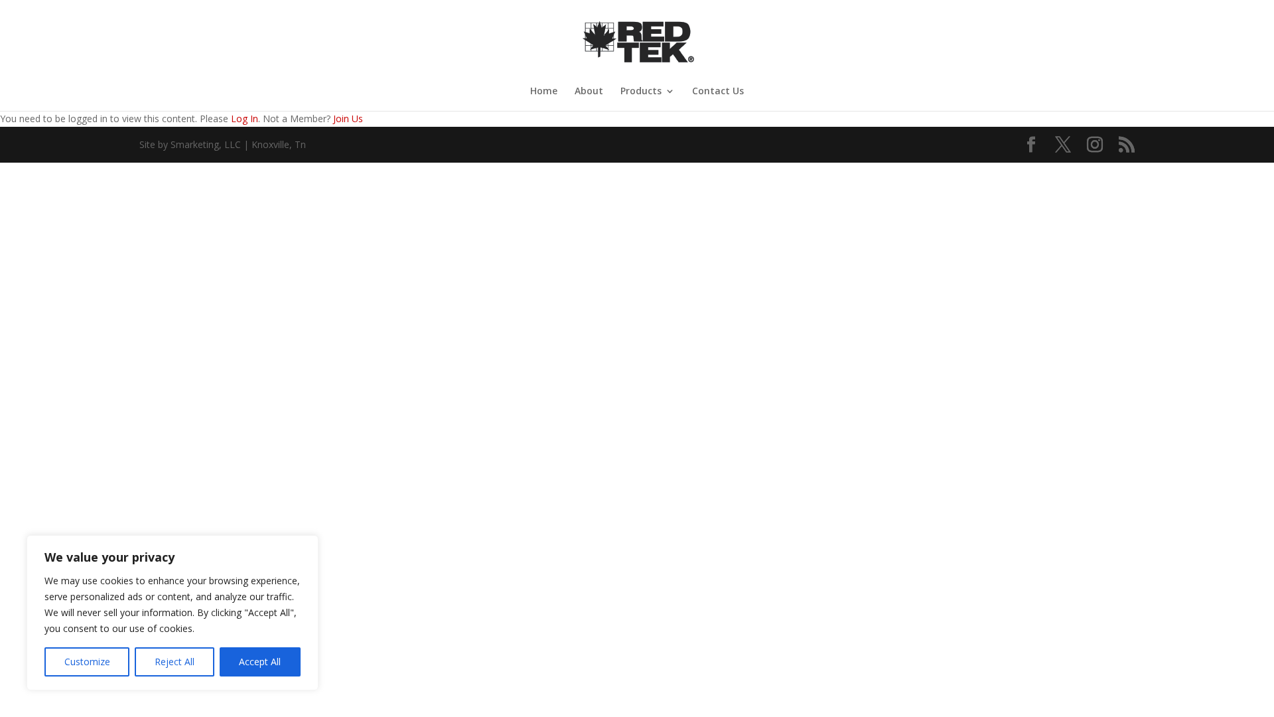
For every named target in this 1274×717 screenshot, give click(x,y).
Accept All (260, 661)
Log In (244, 118)
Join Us (348, 118)
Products (641, 91)
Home (543, 91)
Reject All (174, 661)
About (589, 91)
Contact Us (718, 91)
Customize (87, 661)
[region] (172, 612)
